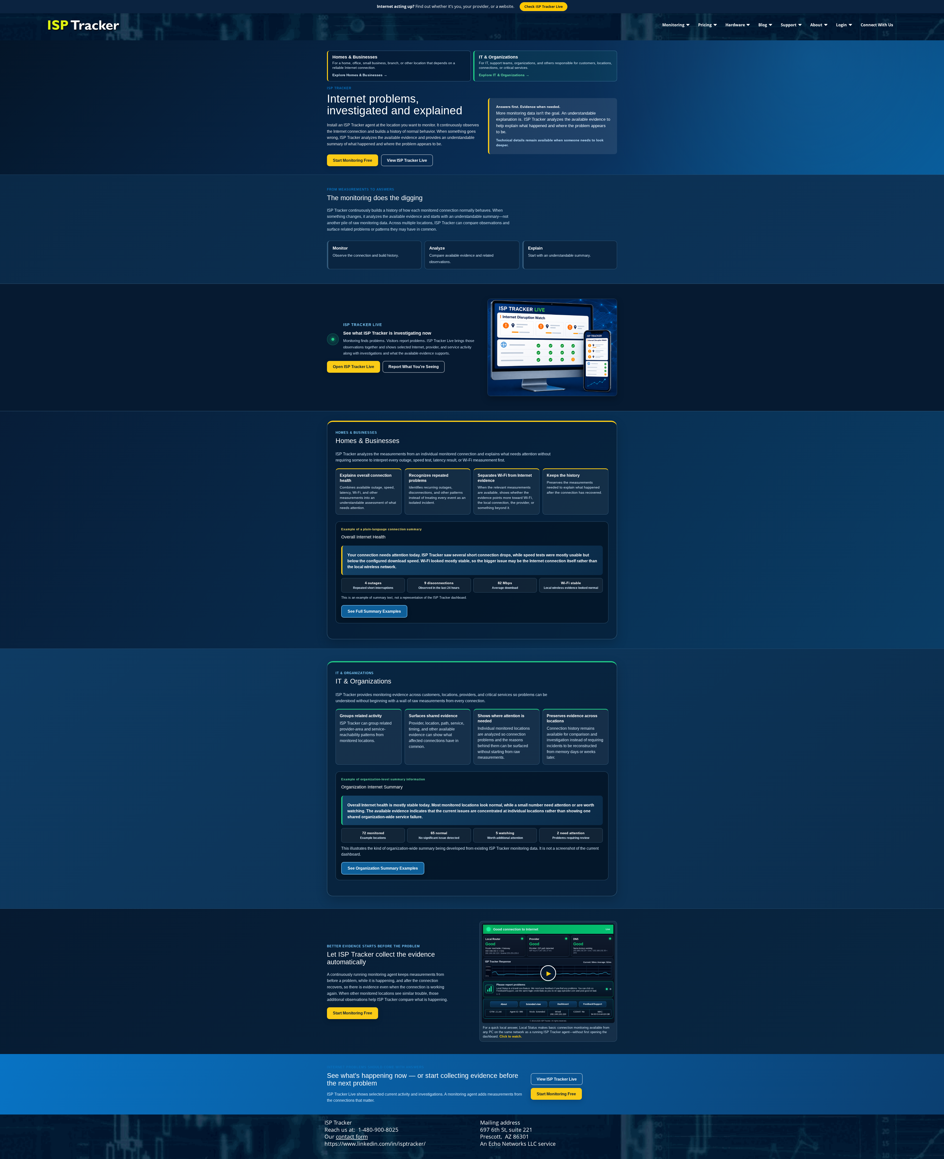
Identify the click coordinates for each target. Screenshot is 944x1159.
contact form (352, 1136)
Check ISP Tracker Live (543, 6)
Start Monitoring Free (352, 160)
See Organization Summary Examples (383, 868)
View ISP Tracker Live (407, 160)
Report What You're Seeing (413, 367)
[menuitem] (676, 24)
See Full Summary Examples (374, 611)
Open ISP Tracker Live (353, 367)
